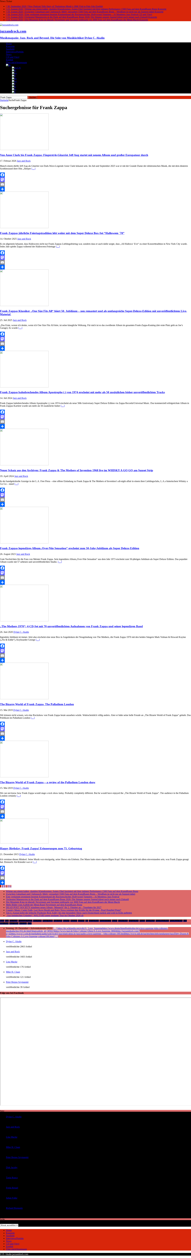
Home (9, 43)
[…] (33, 168)
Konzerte (10, 46)
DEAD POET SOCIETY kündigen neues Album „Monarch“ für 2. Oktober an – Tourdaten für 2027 (53, 907)
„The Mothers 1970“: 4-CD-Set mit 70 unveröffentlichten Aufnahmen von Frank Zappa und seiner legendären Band (71, 626)
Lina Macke (11, 961)
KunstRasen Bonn (176, 921)
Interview (81, 921)
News (8, 54)
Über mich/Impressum (16, 62)
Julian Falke (11, 1198)
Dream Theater (47, 921)
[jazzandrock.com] (9, 25)
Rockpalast (23, 923)
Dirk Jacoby (11, 1167)
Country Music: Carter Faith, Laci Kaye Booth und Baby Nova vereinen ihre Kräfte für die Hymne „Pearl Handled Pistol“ (63, 910)
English (9, 60)
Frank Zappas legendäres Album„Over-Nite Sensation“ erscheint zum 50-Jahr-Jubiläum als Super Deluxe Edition (69, 548)
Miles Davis (4, 923)
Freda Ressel (12, 1187)
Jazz (86, 921)
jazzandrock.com (105, 921)
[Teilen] (95, 189)
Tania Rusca (12, 1177)
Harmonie (73, 921)
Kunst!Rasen (150, 921)
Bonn (7, 921)
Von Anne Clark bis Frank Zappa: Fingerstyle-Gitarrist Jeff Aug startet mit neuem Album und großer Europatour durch (74, 155)
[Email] (95, 184)
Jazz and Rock (24, 161)
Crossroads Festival (25, 921)
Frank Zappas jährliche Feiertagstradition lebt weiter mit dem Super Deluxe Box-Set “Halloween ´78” (62, 233)
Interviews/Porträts (15, 51)
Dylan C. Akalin (21, 632)
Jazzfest (114, 921)
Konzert (142, 921)
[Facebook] (95, 174)
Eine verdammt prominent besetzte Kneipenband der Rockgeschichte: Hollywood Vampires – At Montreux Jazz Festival (62, 896)
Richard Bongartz (14, 1208)
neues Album (14, 923)
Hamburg (66, 921)
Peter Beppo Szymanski (17, 982)
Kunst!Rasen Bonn (162, 921)
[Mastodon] (95, 179)
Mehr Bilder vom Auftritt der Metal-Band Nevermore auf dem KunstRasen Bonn (44, 904)
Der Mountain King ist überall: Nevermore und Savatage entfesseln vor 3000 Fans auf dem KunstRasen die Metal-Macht (63, 902)
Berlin (2, 921)
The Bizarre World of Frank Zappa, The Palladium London (37, 704)
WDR (29, 923)
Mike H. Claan (13, 972)
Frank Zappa (57, 921)
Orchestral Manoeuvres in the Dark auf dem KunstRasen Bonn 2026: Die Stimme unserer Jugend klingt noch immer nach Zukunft (67, 899)
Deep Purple (37, 921)
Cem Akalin (13, 921)
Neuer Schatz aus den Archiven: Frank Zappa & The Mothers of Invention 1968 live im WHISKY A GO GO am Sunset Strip (76, 470)
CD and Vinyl (12, 57)
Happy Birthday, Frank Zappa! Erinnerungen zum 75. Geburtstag (41, 848)
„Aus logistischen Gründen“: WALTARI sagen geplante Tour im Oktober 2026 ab (44, 915)
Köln (185, 921)
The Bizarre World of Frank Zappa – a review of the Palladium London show (47, 782)
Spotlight (10, 49)
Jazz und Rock (133, 921)
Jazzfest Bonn (123, 921)
